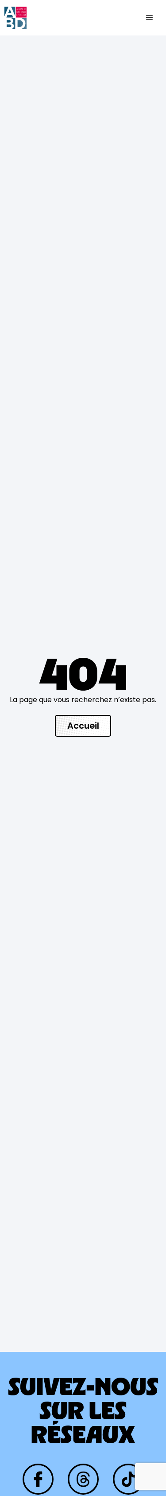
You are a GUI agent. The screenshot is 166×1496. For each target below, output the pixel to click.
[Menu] (149, 17)
